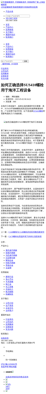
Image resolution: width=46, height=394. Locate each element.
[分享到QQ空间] (13, 242)
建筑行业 (9, 277)
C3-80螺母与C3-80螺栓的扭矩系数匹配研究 (26, 232)
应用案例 (9, 324)
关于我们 (9, 32)
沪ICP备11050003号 (9, 364)
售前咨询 (17, 377)
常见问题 (9, 329)
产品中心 (9, 27)
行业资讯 (9, 319)
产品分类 (9, 11)
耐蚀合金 (9, 260)
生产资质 (9, 305)
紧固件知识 (10, 35)
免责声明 (4, 367)
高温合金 (9, 265)
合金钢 (8, 268)
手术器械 (9, 282)
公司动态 (9, 322)
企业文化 (9, 308)
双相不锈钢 (10, 253)
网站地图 (13, 367)
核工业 (8, 284)
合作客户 (9, 310)
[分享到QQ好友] (18, 242)
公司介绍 (9, 303)
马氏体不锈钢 (11, 255)
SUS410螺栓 (38, 111)
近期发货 (9, 327)
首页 (7, 25)
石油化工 (9, 289)
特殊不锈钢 (10, 263)
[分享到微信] (22, 242)
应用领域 (9, 30)
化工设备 (9, 287)
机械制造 (9, 294)
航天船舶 (9, 292)
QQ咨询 (14, 64)
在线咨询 (4, 338)
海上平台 (9, 279)
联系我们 (9, 37)
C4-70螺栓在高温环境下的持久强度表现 (25, 236)
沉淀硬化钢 (10, 258)
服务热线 (5, 64)
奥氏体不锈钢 (11, 250)
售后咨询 (24, 377)
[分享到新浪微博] (9, 242)
